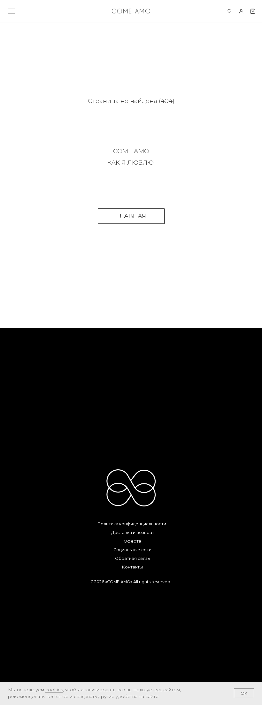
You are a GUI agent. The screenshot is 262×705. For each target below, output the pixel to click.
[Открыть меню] (10, 11)
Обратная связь (132, 558)
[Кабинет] (241, 11)
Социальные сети (132, 549)
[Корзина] (253, 11)
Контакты (132, 567)
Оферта (132, 541)
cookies (54, 690)
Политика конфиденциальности (131, 523)
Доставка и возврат (132, 532)
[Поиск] (230, 11)
